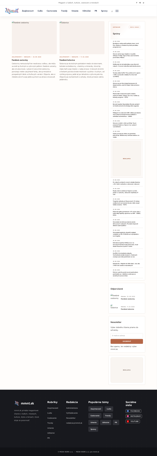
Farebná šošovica (67, 60)
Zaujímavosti (28, 10)
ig (140, 3)
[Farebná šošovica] (82, 37)
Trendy (64, 10)
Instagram (134, 416)
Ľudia (40, 10)
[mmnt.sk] (12, 11)
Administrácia (72, 408)
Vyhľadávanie (72, 413)
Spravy (104, 10)
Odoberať (127, 341)
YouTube (133, 421)
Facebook (134, 411)
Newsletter (71, 418)
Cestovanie (52, 10)
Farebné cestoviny (20, 60)
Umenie (75, 10)
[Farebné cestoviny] (34, 37)
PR (96, 10)
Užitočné (87, 10)
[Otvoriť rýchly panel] (117, 11)
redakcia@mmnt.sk (74, 423)
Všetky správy (134, 27)
